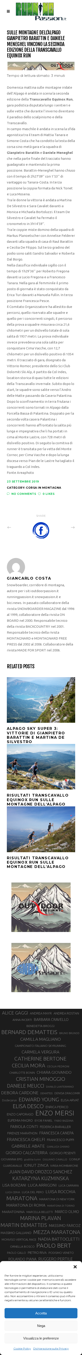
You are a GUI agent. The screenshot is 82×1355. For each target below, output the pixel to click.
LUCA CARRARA (69, 1185)
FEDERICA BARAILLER (55, 1127)
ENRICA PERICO (57, 1107)
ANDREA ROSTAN (66, 1013)
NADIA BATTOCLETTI (58, 1238)
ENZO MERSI (54, 1113)
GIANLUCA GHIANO (58, 1146)
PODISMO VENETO (61, 1252)
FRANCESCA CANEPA (56, 1133)
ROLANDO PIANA (22, 1259)
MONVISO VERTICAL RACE (19, 1239)
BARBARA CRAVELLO (51, 1019)
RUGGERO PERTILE (55, 1259)
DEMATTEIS (46, 1093)
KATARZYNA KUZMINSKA (40, 1178)
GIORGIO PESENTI (62, 1153)
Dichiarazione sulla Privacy (51, 1348)
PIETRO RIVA (37, 1252)
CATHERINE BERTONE (40, 1058)
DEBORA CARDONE (19, 1092)
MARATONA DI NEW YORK (57, 1199)
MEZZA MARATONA (56, 1232)
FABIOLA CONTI (24, 1126)
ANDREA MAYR (41, 1013)
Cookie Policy (22, 1348)
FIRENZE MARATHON (22, 1133)
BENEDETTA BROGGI (40, 1026)
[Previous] (19, 527)
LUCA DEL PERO (33, 1192)
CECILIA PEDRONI (58, 1066)
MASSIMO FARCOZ (65, 1225)
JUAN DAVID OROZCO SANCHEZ (40, 1171)
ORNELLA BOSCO (22, 1246)
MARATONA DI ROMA (25, 1205)
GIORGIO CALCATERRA (27, 1152)
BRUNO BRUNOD (69, 1033)
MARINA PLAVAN (40, 1218)
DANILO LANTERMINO (60, 1086)
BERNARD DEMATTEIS (29, 1032)
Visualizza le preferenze (41, 1338)
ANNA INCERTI (22, 1020)
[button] (75, 1267)
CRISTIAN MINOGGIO (40, 1079)
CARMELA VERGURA (40, 1052)
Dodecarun (9, 1100)
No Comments (23, 494)
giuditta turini (32, 1159)
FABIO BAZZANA (63, 1120)
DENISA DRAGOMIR (67, 1093)
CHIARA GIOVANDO (54, 1072)
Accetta (41, 1313)
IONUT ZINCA (36, 1165)
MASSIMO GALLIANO (16, 1233)
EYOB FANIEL (44, 1120)
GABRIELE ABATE (28, 1146)
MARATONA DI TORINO (61, 1205)
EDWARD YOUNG (39, 1099)
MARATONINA (13, 1212)
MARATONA (21, 1198)
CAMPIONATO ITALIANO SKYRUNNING (40, 1046)
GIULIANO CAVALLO (55, 1159)
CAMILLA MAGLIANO (40, 1039)
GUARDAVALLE (12, 1165)
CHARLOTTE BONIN (22, 1072)
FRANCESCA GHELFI (26, 1139)
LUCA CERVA (12, 1192)
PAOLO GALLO (16, 1252)
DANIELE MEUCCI (25, 1086)
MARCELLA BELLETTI (39, 1211)
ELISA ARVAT (70, 1100)
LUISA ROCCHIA (60, 1191)
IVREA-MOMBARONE (64, 1165)
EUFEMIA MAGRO (20, 1120)
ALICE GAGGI (15, 1012)
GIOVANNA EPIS (11, 1159)
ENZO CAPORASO (20, 1114)
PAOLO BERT (53, 1246)
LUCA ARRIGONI (42, 1185)
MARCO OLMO (67, 1212)
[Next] (63, 527)
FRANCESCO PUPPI (60, 1140)
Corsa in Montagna (43, 487)
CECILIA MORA (28, 1065)
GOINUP (74, 1159)
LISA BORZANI (14, 1185)
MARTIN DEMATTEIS (23, 1225)
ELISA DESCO (28, 1106)
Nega (41, 1326)
